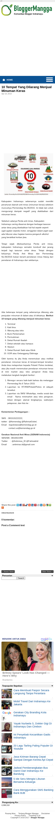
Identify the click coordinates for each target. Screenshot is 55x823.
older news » (47, 572)
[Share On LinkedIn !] (41, 505)
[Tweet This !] (18, 505)
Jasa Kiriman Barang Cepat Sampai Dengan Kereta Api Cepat (33, 758)
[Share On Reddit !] (38, 505)
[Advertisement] (27, 47)
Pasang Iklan (10, 814)
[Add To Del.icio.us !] (26, 505)
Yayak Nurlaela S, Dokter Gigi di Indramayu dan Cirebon (32, 725)
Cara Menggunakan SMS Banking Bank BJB (33, 791)
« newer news (8, 572)
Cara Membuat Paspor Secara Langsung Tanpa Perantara (31, 692)
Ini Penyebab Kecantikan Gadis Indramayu (31, 736)
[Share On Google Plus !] (23, 505)
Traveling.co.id (34, 816)
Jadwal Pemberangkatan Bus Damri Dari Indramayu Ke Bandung (30, 770)
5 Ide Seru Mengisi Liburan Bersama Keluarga (29, 780)
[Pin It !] (35, 505)
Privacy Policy (20, 816)
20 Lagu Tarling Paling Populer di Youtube (33, 747)
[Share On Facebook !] (21, 505)
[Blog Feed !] (2, 507)
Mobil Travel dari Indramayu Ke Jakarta (31, 703)
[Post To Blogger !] (44, 505)
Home (10, 80)
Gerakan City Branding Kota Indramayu (29, 714)
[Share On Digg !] (32, 505)
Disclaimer (45, 814)
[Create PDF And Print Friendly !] (50, 505)
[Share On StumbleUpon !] (29, 505)
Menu (49, 80)
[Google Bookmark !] (47, 505)
